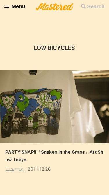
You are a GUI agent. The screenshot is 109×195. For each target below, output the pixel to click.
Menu (18, 6)
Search (96, 6)
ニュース (14, 169)
